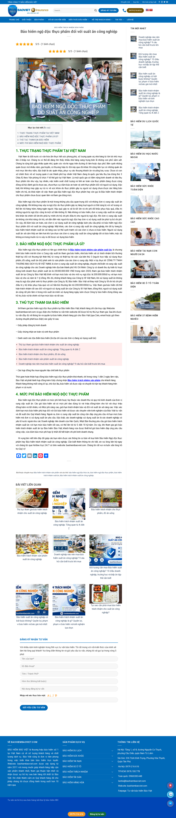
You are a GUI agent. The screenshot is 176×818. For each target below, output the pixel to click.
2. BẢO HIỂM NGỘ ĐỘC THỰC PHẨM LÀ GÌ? (37, 136)
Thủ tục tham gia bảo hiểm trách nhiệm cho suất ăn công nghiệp (49, 344)
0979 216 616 (132, 766)
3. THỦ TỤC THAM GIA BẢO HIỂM (33, 140)
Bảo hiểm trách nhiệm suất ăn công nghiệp (77, 475)
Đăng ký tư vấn (97, 814)
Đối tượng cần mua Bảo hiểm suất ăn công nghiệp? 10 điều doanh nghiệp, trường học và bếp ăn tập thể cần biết (149, 61)
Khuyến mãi (125, 2)
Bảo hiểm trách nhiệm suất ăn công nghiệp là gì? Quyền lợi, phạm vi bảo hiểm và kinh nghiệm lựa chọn (149, 96)
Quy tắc (136, 2)
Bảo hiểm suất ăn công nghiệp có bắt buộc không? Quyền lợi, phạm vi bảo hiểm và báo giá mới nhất (32, 621)
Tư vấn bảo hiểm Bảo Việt (139, 790)
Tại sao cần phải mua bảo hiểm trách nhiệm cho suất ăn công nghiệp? (106, 609)
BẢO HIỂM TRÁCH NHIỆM (75, 771)
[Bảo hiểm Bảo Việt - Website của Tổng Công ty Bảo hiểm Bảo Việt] (28, 11)
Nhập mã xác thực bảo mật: (33, 695)
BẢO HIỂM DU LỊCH (72, 750)
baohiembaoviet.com (137, 785)
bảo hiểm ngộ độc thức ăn (79, 473)
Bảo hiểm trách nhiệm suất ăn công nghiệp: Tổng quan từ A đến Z (49, 349)
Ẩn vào (47, 128)
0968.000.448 (135, 776)
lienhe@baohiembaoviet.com (132, 781)
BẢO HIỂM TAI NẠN (72, 761)
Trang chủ (14, 20)
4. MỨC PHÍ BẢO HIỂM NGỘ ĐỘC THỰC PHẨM (39, 143)
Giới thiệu (26, 20)
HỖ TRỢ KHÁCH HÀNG (101, 20)
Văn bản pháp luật (149, 2)
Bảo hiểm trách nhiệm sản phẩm (68, 27)
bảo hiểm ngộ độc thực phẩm (101, 473)
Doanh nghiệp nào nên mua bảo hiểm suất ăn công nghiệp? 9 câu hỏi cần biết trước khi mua (62, 364)
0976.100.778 (133, 771)
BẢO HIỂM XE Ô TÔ (72, 766)
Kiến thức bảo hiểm (78, 20)
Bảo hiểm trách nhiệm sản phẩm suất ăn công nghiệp (44, 359)
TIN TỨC (118, 20)
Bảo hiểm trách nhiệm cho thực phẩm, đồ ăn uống (42, 354)
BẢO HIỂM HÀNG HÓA (73, 782)
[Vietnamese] (151, 10)
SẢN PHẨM (39, 20)
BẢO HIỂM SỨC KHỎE (73, 756)
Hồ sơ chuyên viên (57, 20)
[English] (147, 10)
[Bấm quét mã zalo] (170, 794)
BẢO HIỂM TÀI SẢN (72, 777)
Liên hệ (130, 20)
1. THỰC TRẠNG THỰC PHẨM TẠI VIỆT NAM (38, 133)
